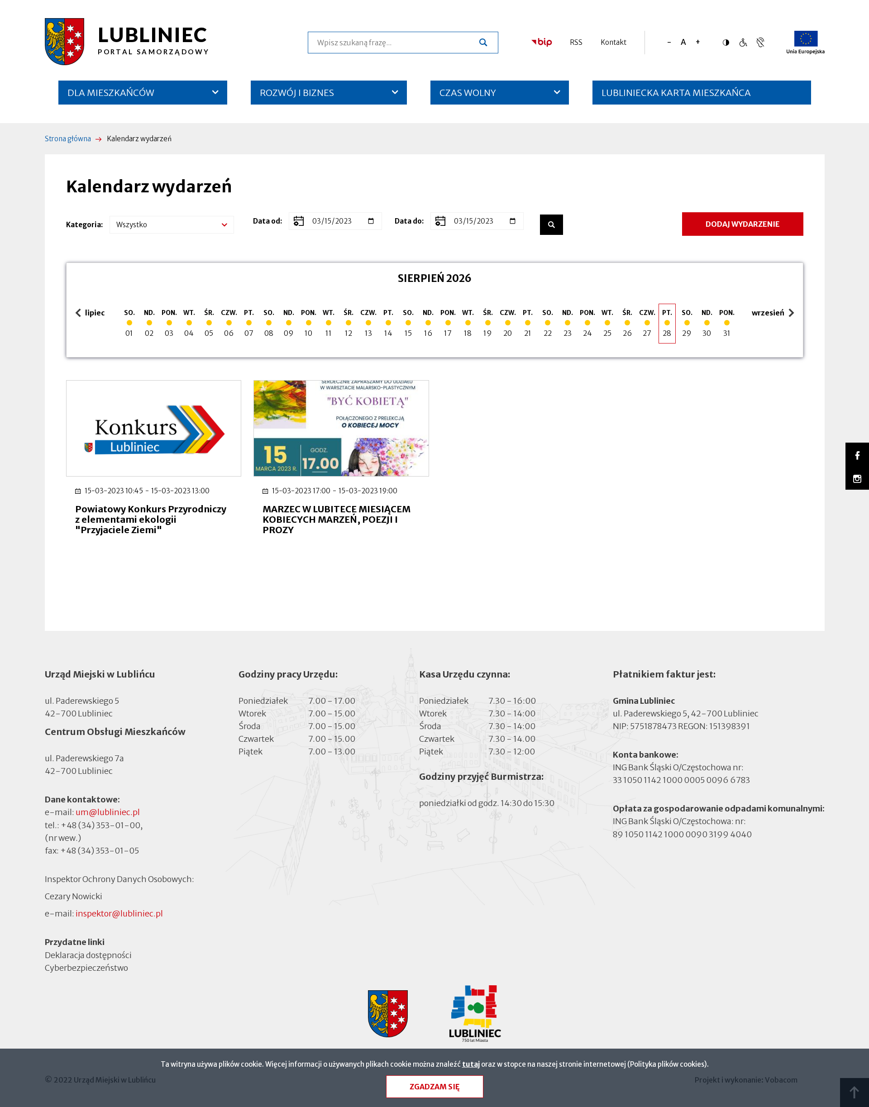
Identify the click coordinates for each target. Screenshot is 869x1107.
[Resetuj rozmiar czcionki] (683, 42)
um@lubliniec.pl (108, 812)
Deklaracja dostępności (88, 955)
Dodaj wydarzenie (743, 224)
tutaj (471, 1064)
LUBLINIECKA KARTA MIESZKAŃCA (676, 96)
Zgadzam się (435, 1086)
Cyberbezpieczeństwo (86, 967)
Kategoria (83, 224)
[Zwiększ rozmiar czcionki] (697, 42)
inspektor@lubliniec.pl (119, 913)
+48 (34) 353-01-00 (100, 825)
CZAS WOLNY (467, 92)
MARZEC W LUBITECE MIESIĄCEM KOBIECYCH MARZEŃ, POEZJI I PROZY (337, 519)
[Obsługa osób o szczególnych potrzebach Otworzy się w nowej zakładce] (760, 42)
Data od (266, 221)
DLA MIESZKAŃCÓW (110, 92)
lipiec (91, 313)
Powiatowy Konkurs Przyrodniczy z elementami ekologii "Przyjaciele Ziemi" (150, 519)
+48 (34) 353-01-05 (99, 850)
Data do (408, 221)
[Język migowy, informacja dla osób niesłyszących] (743, 42)
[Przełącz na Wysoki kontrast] (728, 42)
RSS (576, 42)
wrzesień (769, 313)
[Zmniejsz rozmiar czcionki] (669, 42)
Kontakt (613, 42)
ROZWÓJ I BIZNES (297, 92)
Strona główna (68, 138)
